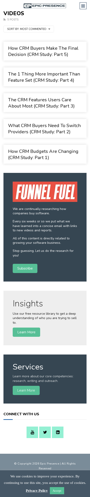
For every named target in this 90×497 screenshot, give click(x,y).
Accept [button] (57, 490)
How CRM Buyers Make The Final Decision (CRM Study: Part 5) (43, 51)
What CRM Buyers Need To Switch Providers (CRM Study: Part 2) (44, 128)
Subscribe (25, 268)
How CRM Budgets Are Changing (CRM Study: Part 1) (43, 154)
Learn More (26, 332)
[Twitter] (45, 432)
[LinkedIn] (57, 432)
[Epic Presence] (45, 5)
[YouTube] (32, 432)
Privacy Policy (37, 490)
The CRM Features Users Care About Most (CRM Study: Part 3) (41, 103)
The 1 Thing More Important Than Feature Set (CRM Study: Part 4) (44, 77)
